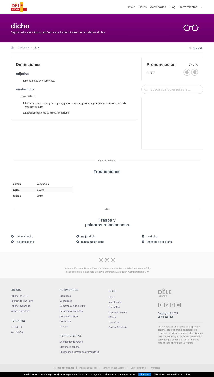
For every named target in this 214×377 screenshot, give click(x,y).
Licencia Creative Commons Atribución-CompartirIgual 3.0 (117, 271)
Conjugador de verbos (71, 341)
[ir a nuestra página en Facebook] (161, 305)
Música (112, 317)
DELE (111, 297)
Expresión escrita (69, 316)
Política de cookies (88, 368)
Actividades (158, 7)
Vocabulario (66, 301)
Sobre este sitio (138, 368)
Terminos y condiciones (114, 368)
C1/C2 (19, 331)
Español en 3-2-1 (19, 296)
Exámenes (65, 321)
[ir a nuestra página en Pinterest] (172, 305)
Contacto (155, 368)
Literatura (114, 322)
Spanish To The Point (22, 301)
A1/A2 (14, 326)
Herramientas (188, 7)
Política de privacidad (64, 368)
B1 (22, 326)
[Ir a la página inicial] (13, 48)
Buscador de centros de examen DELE (80, 352)
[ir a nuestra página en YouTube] (178, 305)
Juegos (64, 326)
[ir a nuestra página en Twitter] (167, 305)
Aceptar (145, 374)
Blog (172, 7)
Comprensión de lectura (72, 306)
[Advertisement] (172, 123)
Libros (143, 7)
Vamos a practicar (20, 311)
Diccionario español (70, 347)
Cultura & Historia (118, 327)
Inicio (131, 7)
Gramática (65, 296)
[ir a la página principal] (18, 7)
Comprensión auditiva (71, 311)
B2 (12, 331)
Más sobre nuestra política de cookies (172, 374)
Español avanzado (20, 306)
